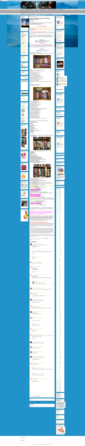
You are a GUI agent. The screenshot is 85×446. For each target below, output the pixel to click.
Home (22, 9)
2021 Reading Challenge (60, 141)
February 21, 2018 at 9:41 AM (43, 378)
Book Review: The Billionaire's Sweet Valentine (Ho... (60, 300)
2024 (58, 189)
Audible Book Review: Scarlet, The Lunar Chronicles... (60, 247)
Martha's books (23, 127)
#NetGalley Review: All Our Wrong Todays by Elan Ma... (59, 277)
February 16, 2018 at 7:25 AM (37, 250)
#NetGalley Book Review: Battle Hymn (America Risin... (59, 294)
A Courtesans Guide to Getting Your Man (35, 197)
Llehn (33, 346)
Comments (24, 99)
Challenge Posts (59, 34)
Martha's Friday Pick (60, 50)
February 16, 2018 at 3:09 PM (40, 299)
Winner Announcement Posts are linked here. (27, 12)
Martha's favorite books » (24, 148)
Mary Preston (34, 317)
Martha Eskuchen (23, 58)
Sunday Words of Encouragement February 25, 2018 (60, 234)
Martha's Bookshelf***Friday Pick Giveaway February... (60, 254)
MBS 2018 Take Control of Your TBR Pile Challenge (59, 223)
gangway (58, 396)
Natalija (33, 334)
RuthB (33, 266)
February (59, 212)
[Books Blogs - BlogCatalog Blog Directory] (60, 413)
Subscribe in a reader (24, 73)
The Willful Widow (32, 201)
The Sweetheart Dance (33, 188)
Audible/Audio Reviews (60, 32)
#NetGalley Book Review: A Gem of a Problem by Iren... (60, 329)
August (59, 205)
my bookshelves (41, 207)
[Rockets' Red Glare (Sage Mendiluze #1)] (24, 138)
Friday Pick (33, 239)
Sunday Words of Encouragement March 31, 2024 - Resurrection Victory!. (24, 29)
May (59, 208)
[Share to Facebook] (46, 238)
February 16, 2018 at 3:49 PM (39, 311)
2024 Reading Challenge (60, 20)
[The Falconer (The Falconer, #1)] (26, 130)
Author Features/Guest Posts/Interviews (60, 33)
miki (33, 250)
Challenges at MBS (43, 9)
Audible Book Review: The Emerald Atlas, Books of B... (59, 375)
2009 (58, 390)
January (59, 379)
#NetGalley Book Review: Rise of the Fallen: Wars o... (59, 345)
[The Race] (22, 138)
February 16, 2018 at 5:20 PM (40, 317)
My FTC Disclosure (59, 109)
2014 (58, 384)
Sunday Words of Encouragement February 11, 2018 (60, 316)
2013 (58, 385)
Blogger (51, 444)
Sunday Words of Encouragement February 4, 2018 (60, 357)
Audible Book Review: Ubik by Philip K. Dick (59, 340)
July (59, 206)
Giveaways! (36, 9)
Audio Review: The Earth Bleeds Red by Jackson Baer (59, 217)
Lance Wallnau (23, 41)
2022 (58, 192)
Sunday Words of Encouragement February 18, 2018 (60, 271)
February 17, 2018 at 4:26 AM (38, 334)
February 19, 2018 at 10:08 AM (40, 373)
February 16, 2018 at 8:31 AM (38, 266)
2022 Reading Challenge (60, 120)
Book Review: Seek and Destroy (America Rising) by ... (60, 362)
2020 (58, 194)
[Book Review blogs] (26, 220)
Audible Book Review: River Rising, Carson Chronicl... (60, 260)
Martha (60, 21)
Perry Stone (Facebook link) (23, 40)
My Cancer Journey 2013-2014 (52, 9)
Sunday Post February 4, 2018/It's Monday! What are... (60, 352)
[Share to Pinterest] (47, 238)
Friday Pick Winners (38, 239)
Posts (23, 98)
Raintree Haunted (32, 187)
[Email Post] (42, 238)
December (59, 198)
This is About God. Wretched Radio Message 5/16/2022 (24, 46)
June (59, 207)
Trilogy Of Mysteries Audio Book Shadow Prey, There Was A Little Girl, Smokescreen (41, 185)
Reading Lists (61, 9)
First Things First (32, 184)
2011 (58, 388)
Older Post (52, 399)
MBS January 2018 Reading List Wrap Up (60, 305)
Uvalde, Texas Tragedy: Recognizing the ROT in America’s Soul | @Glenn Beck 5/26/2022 (24, 49)
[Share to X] (45, 238)
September (60, 203)
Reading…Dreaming (36, 271)
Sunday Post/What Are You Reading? (60, 36)
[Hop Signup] (60, 134)
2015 (58, 383)
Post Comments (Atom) (44, 402)
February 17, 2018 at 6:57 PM (41, 351)
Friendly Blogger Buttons (29, 9)
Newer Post (32, 399)
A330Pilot (45, 444)
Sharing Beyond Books (60, 51)
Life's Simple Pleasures (35, 378)
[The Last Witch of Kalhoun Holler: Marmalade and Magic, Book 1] (22, 133)
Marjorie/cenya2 (34, 351)
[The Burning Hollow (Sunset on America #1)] (26, 138)
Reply (33, 254)
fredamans (33, 311)
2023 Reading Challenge (60, 97)
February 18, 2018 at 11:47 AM (40, 356)
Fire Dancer (32, 181)
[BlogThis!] (44, 238)
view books (62, 27)
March (59, 211)
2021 (58, 193)
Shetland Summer (32, 195)
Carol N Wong (34, 299)
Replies (34, 280)
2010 (58, 389)
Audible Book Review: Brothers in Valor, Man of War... (59, 282)
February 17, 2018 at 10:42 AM (38, 346)
